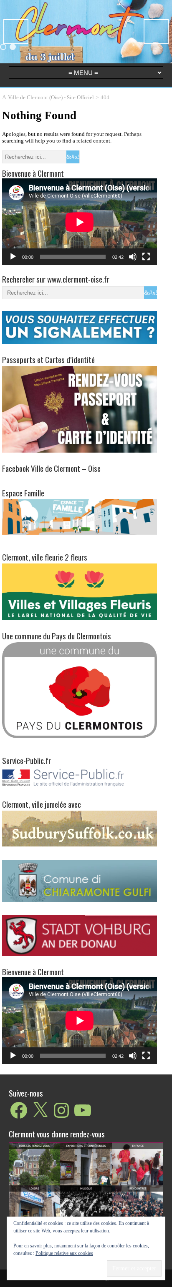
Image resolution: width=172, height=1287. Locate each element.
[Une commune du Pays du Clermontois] (79, 689)
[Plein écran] (146, 257)
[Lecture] (13, 257)
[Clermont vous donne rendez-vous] (86, 1195)
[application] (79, 221)
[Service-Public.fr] (79, 787)
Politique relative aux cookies (64, 1253)
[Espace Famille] (79, 516)
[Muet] (133, 257)
